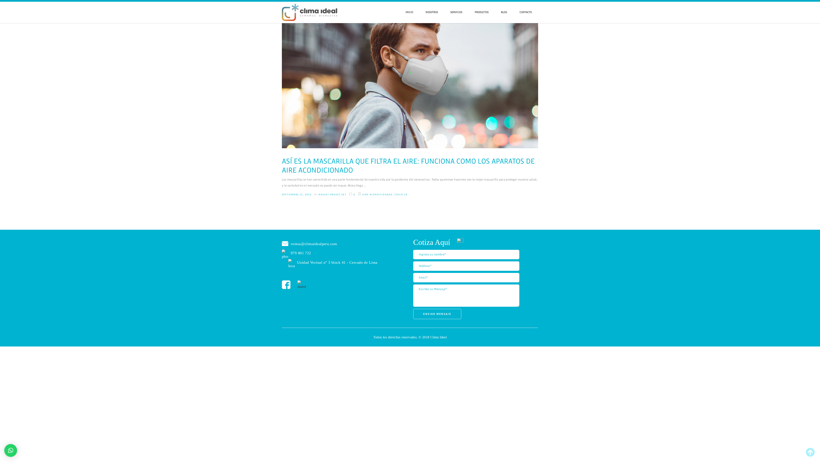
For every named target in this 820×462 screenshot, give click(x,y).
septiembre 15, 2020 (297, 194)
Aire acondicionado (377, 194)
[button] (10, 450)
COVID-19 (401, 194)
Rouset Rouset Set (332, 194)
